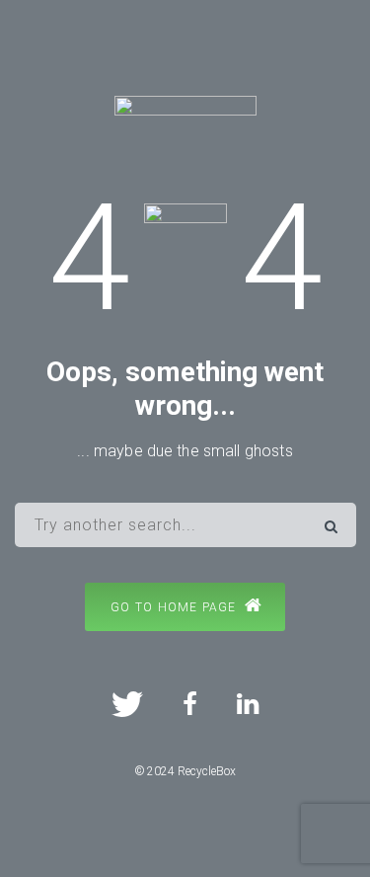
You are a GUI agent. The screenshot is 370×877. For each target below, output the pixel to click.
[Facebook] (190, 704)
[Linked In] (248, 704)
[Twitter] (127, 704)
